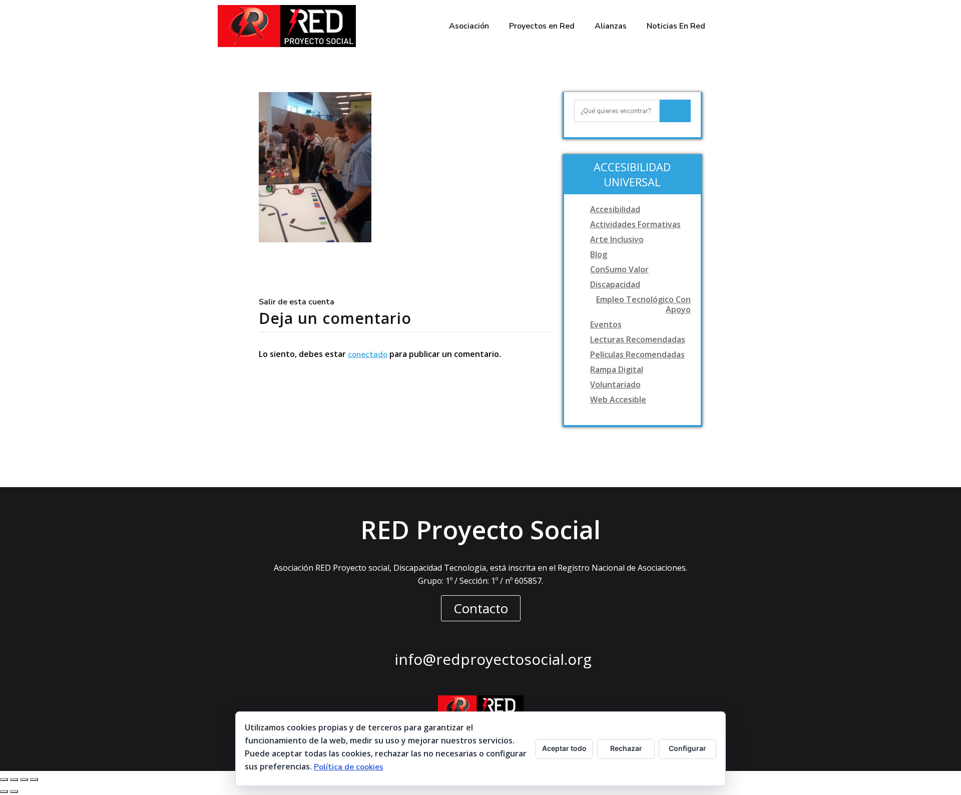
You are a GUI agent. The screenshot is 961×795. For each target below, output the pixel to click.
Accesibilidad (615, 209)
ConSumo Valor (619, 269)
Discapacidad (615, 284)
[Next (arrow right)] (14, 791)
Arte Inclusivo (617, 239)
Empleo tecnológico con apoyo (643, 304)
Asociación (469, 26)
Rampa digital (616, 369)
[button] (481, 608)
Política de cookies (348, 766)
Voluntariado (615, 384)
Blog (598, 254)
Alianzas (611, 26)
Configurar (687, 748)
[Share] (14, 779)
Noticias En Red (676, 26)
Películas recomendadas (637, 354)
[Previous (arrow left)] (4, 791)
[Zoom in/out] (34, 779)
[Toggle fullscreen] (24, 779)
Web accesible (618, 399)
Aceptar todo (564, 748)
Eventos (606, 324)
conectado (367, 354)
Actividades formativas (635, 224)
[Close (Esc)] (4, 779)
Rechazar (626, 748)
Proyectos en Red (542, 26)
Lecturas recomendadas (637, 339)
